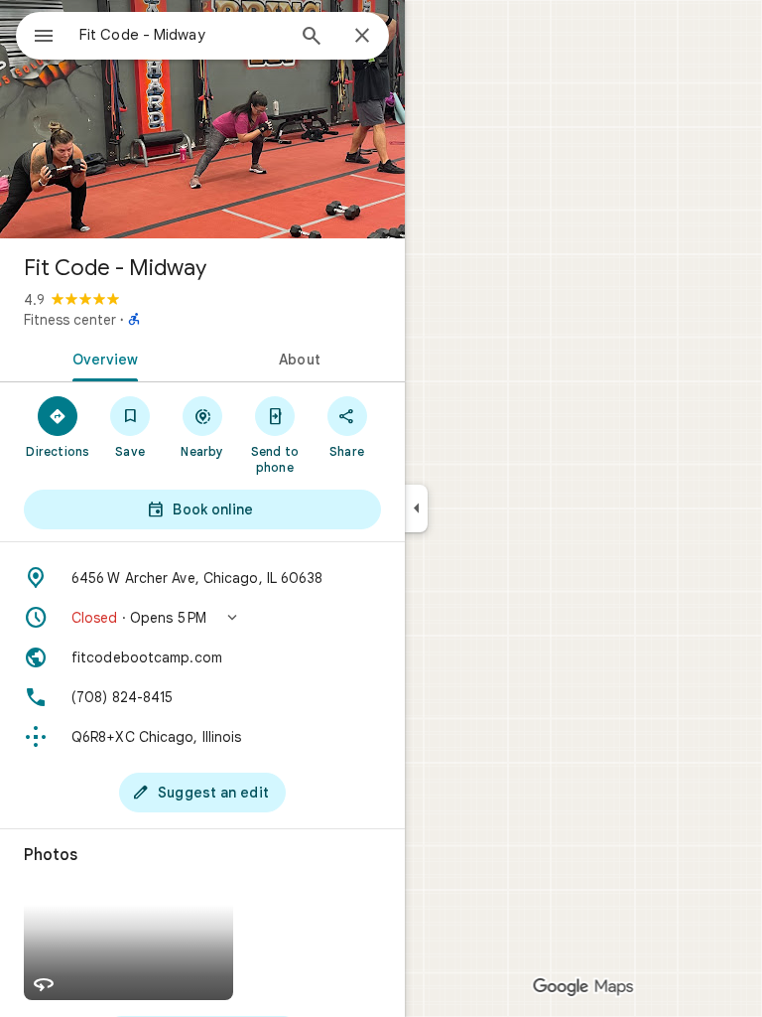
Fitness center (70, 320)
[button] (202, 618)
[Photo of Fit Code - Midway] (202, 119)
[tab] (101, 357)
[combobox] (181, 35)
